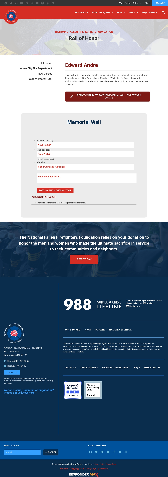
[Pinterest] (42, 3)
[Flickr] (37, 3)
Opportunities (89, 367)
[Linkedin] (102, 452)
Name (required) (45, 140)
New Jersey (45, 73)
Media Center (152, 367)
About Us (70, 367)
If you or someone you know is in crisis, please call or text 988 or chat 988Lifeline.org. (144, 303)
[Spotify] (53, 3)
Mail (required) (44, 150)
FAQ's (137, 367)
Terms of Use (111, 464)
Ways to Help (148, 12)
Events (132, 12)
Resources (80, 12)
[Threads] (47, 3)
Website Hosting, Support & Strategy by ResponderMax (84, 469)
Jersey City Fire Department (35, 68)
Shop (147, 3)
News (119, 12)
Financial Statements (116, 367)
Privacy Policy (99, 464)
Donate (160, 3)
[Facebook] (5, 3)
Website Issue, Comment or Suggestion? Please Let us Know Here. (29, 391)
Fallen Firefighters (101, 12)
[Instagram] (32, 3)
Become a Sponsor (120, 329)
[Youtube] (21, 3)
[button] (163, 12)
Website (41, 162)
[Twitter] (11, 3)
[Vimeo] (26, 3)
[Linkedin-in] (16, 3)
